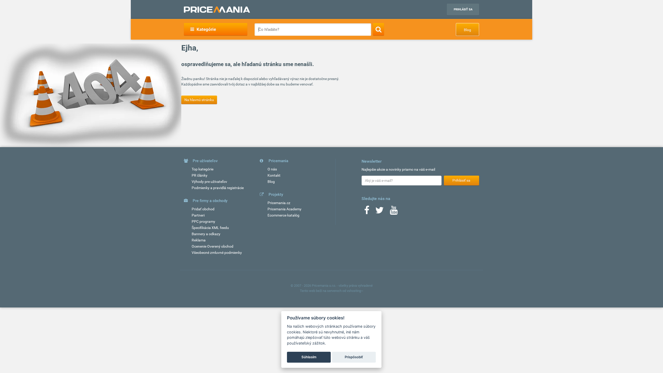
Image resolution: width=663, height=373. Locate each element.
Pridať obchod (203, 209)
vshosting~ (355, 291)
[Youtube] (393, 212)
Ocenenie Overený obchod (212, 246)
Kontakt (274, 175)
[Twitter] (379, 212)
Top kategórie (202, 169)
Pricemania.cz (279, 203)
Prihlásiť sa (463, 9)
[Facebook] (367, 212)
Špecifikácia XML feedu (210, 228)
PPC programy (203, 221)
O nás (272, 169)
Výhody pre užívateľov (209, 182)
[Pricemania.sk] (217, 9)
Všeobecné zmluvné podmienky (217, 252)
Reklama (199, 240)
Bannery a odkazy (206, 234)
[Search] (378, 29)
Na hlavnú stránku (199, 100)
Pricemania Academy (284, 209)
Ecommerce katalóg (283, 215)
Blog (467, 30)
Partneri (198, 215)
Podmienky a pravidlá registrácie (218, 188)
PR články (199, 175)
